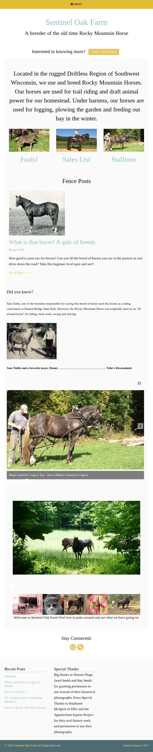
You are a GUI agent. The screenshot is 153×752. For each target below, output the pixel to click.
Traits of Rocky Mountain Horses (25, 707)
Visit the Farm (103, 52)
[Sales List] (76, 141)
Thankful (10, 676)
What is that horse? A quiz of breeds (52, 242)
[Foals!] (29, 141)
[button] (10, 426)
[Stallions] (124, 141)
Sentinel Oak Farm (76, 22)
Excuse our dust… (16, 691)
